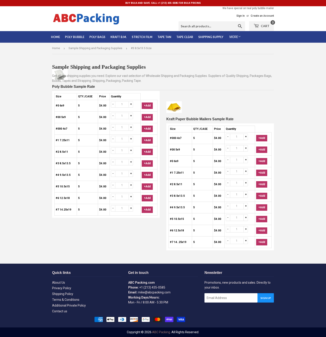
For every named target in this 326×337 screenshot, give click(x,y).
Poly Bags (97, 37)
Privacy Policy (61, 288)
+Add (147, 105)
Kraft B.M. (118, 37)
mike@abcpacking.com (154, 292)
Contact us (59, 311)
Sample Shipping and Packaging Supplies (95, 48)
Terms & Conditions (65, 299)
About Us (58, 282)
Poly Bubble (74, 37)
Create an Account (262, 15)
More (234, 37)
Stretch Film (142, 37)
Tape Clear (184, 37)
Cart (267, 24)
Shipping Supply (210, 37)
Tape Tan (164, 37)
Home (55, 37)
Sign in (240, 15)
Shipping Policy (62, 294)
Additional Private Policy (69, 305)
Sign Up (265, 298)
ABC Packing (161, 332)
